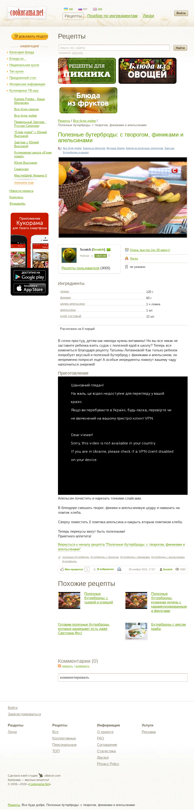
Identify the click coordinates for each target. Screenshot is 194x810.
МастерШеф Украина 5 (30, 175)
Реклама (149, 732)
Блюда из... (17, 58)
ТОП (56, 751)
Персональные (64, 745)
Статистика (106, 751)
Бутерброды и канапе (76, 152)
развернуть (82, 666)
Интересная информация (27, 84)
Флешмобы (17, 203)
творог (64, 291)
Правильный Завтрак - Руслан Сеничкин (30, 124)
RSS (59, 665)
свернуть (67, 666)
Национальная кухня (24, 65)
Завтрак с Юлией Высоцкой (26, 144)
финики (65, 297)
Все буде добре (25, 115)
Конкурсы (16, 197)
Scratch (167, 569)
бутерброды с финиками (135, 557)
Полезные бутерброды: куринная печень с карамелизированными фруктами (169, 602)
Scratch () (93, 249)
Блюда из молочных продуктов (144, 148)
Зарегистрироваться (24, 714)
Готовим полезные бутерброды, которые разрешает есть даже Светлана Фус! (84, 628)
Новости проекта (21, 191)
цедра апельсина (72, 303)
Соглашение (107, 745)
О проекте (105, 732)
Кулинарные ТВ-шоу (24, 90)
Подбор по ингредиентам (112, 15)
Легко (134, 258)
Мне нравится (74, 569)
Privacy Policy (108, 764)
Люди (148, 15)
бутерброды (69, 561)
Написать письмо (108, 249)
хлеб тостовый (70, 316)
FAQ (100, 738)
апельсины (68, 310)
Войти (181, 13)
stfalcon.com (52, 775)
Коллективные (64, 738)
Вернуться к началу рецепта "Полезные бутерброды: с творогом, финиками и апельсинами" (121, 546)
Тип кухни (16, 71)
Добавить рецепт (33, 36)
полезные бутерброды (75, 557)
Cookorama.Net (39, 784)
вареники (77, 52)
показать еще (24, 182)
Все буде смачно (26, 109)
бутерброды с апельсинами (168, 557)
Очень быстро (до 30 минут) (150, 250)
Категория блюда (21, 52)
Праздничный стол (22, 78)
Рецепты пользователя (80, 268)
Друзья (103, 757)
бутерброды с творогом (104, 557)
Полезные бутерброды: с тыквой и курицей (98, 598)
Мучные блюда (115, 148)
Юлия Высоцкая (25, 162)
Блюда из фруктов (94, 148)
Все (55, 732)
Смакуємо (21, 169)
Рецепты (73, 16)
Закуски (169, 148)
